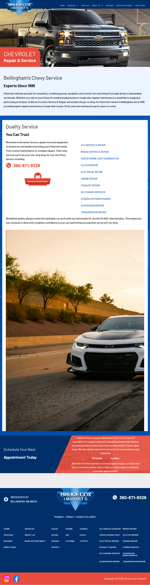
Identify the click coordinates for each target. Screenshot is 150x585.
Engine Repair (89, 178)
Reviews (110, 5)
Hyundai (70, 541)
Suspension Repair (92, 205)
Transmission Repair (93, 212)
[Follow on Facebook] (16, 578)
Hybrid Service (131, 547)
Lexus (83, 535)
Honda (69, 529)
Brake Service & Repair (95, 151)
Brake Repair (130, 529)
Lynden (115, 458)
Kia (67, 535)
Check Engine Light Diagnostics (100, 158)
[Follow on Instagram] (7, 578)
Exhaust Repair (90, 185)
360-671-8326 (26, 165)
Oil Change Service (109, 553)
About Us (96, 5)
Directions (140, 5)
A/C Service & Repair (93, 145)
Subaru (84, 529)
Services (71, 5)
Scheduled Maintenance (96, 198)
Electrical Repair (92, 171)
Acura (54, 535)
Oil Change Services (93, 192)
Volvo (54, 529)
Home (62, 5)
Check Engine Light (109, 535)
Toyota (84, 541)
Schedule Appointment (37, 181)
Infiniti (55, 547)
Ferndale (97, 458)
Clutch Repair (89, 165)
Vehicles (85, 5)
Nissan (55, 541)
